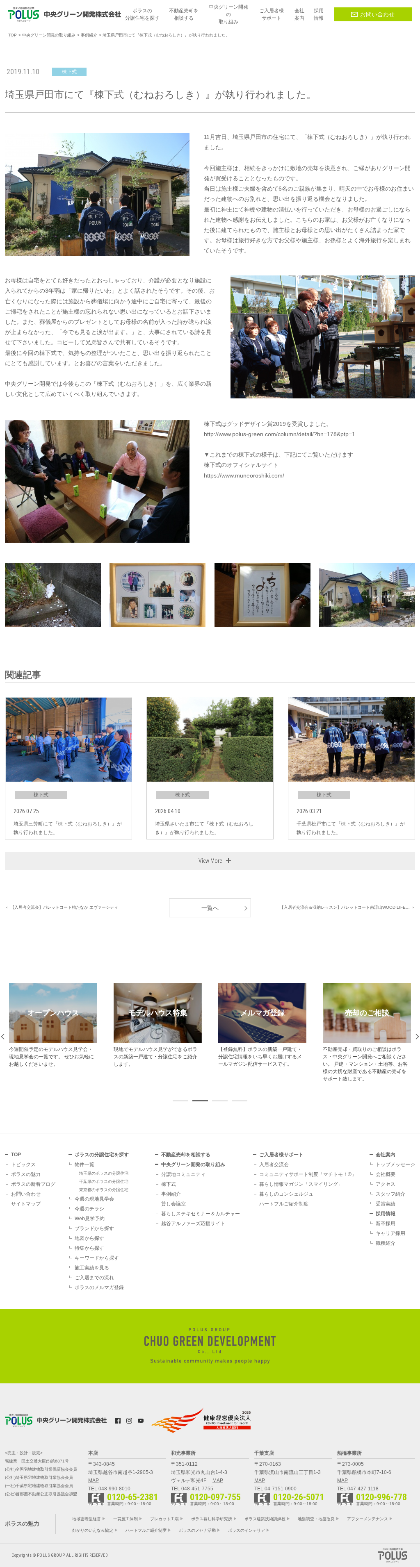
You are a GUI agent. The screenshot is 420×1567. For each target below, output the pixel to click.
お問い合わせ (377, 14)
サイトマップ (26, 1204)
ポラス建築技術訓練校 (264, 1519)
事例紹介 (171, 1194)
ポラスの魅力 (26, 1174)
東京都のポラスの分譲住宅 (103, 1189)
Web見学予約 (90, 1218)
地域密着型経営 (86, 1519)
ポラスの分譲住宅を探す (102, 1155)
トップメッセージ (395, 1164)
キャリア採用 (390, 1233)
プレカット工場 (164, 1519)
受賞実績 (385, 1204)
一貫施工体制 (125, 1519)
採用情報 (385, 1214)
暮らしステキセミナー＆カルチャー (200, 1214)
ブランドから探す (94, 1228)
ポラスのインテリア (246, 1530)
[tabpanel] (53, 1025)
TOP (16, 1155)
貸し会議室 (173, 1204)
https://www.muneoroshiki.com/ (244, 475)
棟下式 (168, 1184)
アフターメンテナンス (367, 1519)
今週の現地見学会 (94, 1199)
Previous (3, 1036)
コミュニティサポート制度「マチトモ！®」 (307, 1174)
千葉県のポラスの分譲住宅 (103, 1181)
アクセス (385, 1184)
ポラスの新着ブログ (33, 1184)
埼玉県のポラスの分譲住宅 (103, 1173)
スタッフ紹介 (390, 1194)
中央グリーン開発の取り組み (193, 1164)
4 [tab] (239, 1100)
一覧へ (210, 908)
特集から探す (89, 1248)
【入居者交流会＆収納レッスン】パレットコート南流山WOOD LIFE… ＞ (347, 907)
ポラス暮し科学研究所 (211, 1519)
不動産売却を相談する (185, 1155)
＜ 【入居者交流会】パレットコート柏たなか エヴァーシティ (61, 907)
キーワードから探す (97, 1258)
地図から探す (89, 1238)
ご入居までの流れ (94, 1277)
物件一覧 (84, 1164)
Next (417, 1036)
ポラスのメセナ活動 (197, 1530)
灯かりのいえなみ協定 (92, 1530)
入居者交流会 (274, 1164)
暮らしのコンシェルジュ (286, 1194)
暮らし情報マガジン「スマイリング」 (301, 1184)
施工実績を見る (92, 1268)
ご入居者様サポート (281, 1155)
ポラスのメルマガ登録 (99, 1287)
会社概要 (385, 1174)
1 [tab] (180, 1100)
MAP (93, 1480)
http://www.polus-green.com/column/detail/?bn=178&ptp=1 (279, 434)
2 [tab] (200, 1100)
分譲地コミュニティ (183, 1174)
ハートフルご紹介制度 (283, 1204)
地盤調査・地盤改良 (316, 1519)
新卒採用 (385, 1223)
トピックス (23, 1164)
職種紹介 (385, 1243)
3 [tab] (220, 1100)
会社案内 (385, 1155)
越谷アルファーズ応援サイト (193, 1223)
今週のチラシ (89, 1209)
